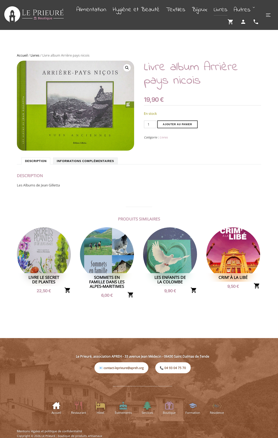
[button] (127, 67)
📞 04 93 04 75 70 (173, 368)
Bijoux (199, 9)
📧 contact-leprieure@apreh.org (121, 368)
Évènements (123, 413)
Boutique (169, 413)
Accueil (22, 55)
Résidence (217, 413)
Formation (192, 413)
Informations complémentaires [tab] (85, 161)
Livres (220, 9)
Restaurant (78, 413)
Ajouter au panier (177, 124)
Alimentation (91, 9)
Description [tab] (36, 161)
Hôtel (100, 413)
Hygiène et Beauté (136, 9)
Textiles (175, 9)
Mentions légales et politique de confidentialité (49, 431)
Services (147, 413)
